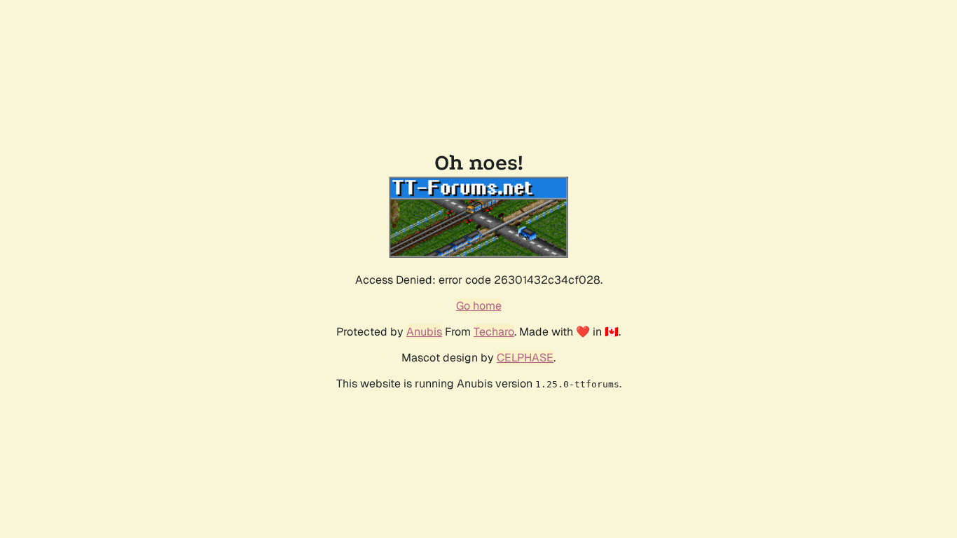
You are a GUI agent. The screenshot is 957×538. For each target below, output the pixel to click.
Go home (479, 305)
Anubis (424, 331)
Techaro (494, 331)
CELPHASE (525, 357)
